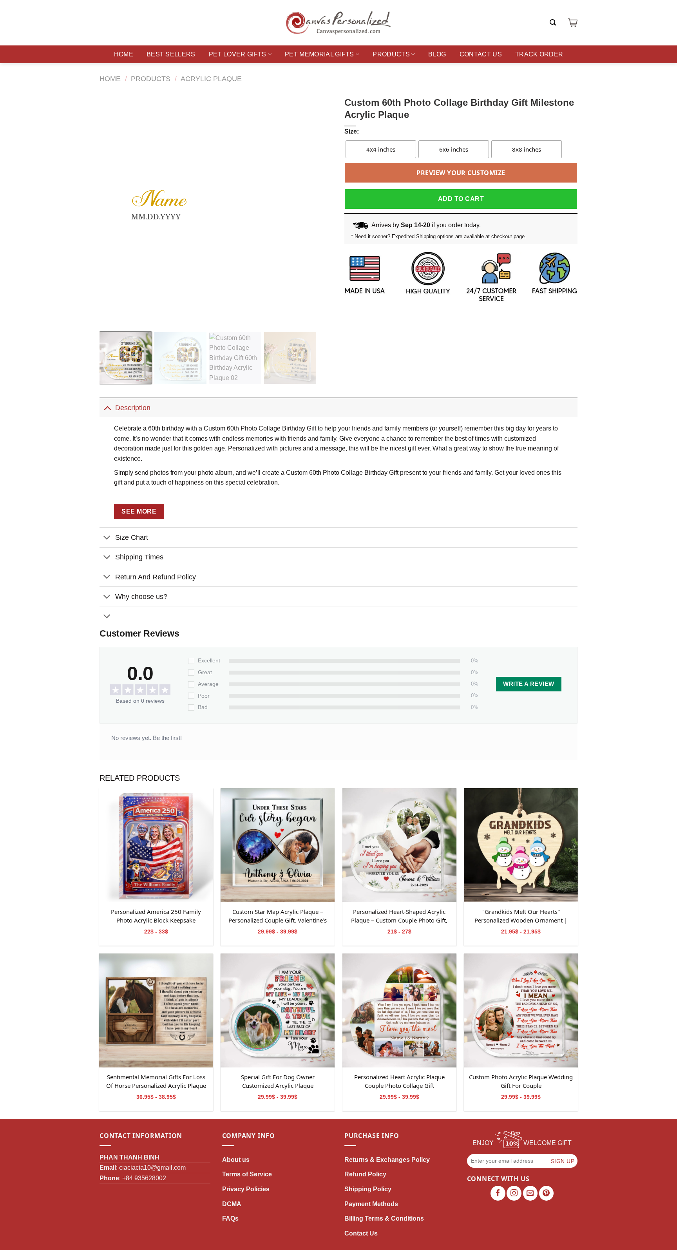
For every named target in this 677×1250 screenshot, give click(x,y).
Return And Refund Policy (155, 577)
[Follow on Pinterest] (546, 1193)
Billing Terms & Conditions (384, 1218)
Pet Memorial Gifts (319, 54)
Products (391, 54)
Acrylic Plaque (211, 78)
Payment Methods (371, 1204)
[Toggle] (107, 407)
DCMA (231, 1204)
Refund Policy (365, 1174)
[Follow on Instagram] (514, 1193)
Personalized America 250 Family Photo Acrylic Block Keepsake (156, 916)
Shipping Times (139, 557)
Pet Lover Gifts (237, 54)
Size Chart (131, 537)
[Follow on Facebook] (498, 1193)
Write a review (528, 684)
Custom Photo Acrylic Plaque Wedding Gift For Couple (521, 1081)
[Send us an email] (530, 1193)
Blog (437, 54)
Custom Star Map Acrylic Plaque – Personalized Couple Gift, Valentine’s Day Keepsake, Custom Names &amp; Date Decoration (277, 916)
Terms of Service (247, 1174)
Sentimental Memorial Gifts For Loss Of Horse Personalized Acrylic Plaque (156, 1081)
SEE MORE (138, 511)
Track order (539, 54)
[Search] (553, 22)
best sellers (171, 54)
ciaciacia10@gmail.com (152, 1167)
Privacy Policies (246, 1189)
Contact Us (481, 54)
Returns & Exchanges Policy (387, 1159)
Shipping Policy (367, 1189)
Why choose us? (141, 597)
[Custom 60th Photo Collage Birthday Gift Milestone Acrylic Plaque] (156, 845)
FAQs (230, 1218)
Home (123, 54)
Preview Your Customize (460, 172)
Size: (351, 131)
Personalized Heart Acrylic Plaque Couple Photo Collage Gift (399, 1081)
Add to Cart (461, 198)
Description (132, 408)
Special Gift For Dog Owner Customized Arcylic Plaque (278, 1081)
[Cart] (572, 22)
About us (236, 1159)
